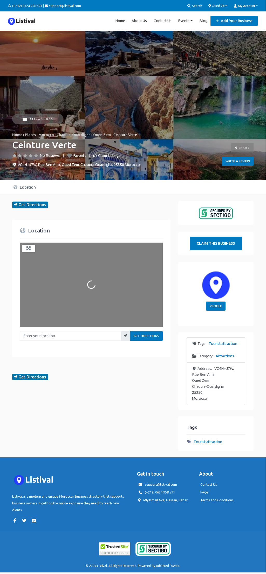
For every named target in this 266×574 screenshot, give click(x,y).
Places (30, 135)
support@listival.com (161, 484)
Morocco (46, 135)
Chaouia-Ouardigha (74, 135)
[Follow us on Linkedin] (35, 520)
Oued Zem (219, 6)
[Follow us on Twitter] (25, 520)
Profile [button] (216, 306)
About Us (139, 21)
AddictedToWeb (167, 566)
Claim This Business (216, 243)
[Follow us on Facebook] (16, 520)
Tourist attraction (223, 344)
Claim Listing (108, 155)
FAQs (204, 492)
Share (243, 147)
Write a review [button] (238, 161)
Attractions (41, 119)
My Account (246, 6)
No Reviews (50, 155)
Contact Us (163, 21)
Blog (203, 21)
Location (27, 187)
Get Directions (146, 336)
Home (120, 21)
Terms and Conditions (217, 500)
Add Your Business (236, 21)
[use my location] (125, 336)
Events (183, 21)
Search (196, 6)
